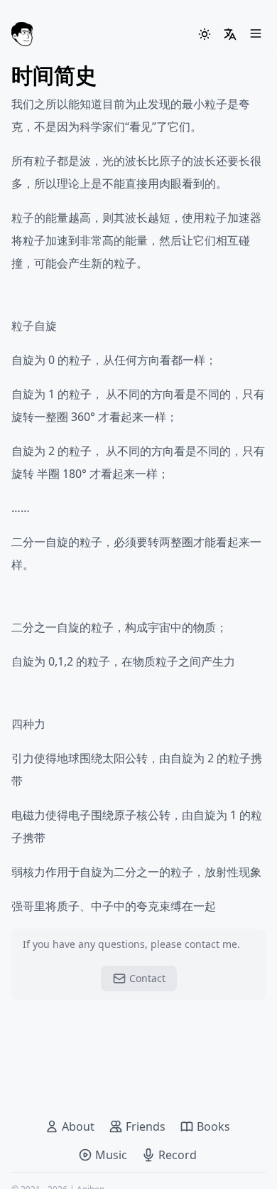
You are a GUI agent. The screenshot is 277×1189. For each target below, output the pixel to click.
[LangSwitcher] (230, 34)
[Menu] (255, 34)
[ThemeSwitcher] (204, 34)
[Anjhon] (22, 34)
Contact (147, 978)
